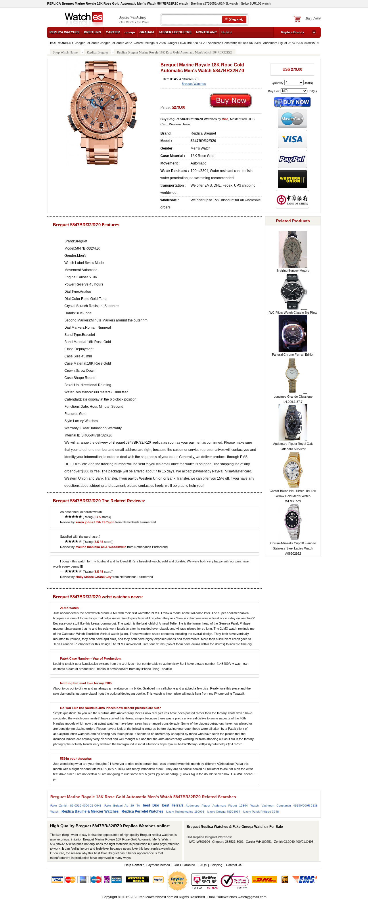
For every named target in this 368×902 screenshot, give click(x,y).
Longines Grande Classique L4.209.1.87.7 (293, 399)
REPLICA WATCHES (64, 32)
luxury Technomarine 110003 (185, 811)
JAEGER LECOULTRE (174, 32)
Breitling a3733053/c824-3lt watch (214, 3)
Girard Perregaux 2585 (150, 43)
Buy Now (313, 18)
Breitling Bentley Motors (293, 270)
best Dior (151, 805)
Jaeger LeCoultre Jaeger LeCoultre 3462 (103, 43)
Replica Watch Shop (132, 17)
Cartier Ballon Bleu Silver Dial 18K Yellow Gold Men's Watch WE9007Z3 (293, 496)
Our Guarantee (184, 865)
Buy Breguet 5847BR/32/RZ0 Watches (188, 119)
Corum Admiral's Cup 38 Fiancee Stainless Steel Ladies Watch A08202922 (293, 548)
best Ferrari (172, 805)
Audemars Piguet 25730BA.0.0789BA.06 (291, 43)
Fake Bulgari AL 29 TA (122, 805)
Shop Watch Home (65, 52)
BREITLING (92, 32)
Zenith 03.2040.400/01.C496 (293, 841)
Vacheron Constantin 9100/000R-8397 (234, 43)
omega (129, 32)
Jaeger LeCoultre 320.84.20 (187, 43)
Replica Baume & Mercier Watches (90, 811)
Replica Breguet (97, 52)
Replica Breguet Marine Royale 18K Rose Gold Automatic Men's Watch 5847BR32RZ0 (175, 52)
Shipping (216, 865)
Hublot (226, 32)
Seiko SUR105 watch (256, 3)
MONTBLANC (206, 32)
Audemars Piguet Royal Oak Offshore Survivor (293, 446)
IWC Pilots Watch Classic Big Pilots (293, 312)
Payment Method (158, 865)
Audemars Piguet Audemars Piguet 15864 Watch (222, 805)
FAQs (203, 865)
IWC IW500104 (199, 841)
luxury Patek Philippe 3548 (261, 811)
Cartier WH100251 (259, 841)
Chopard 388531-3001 (228, 841)
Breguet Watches (194, 83)
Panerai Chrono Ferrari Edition (293, 354)
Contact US (234, 865)
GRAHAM (146, 32)
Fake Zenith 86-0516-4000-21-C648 (75, 805)
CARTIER (113, 32)
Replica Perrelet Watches (142, 811)
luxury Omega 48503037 (223, 811)
